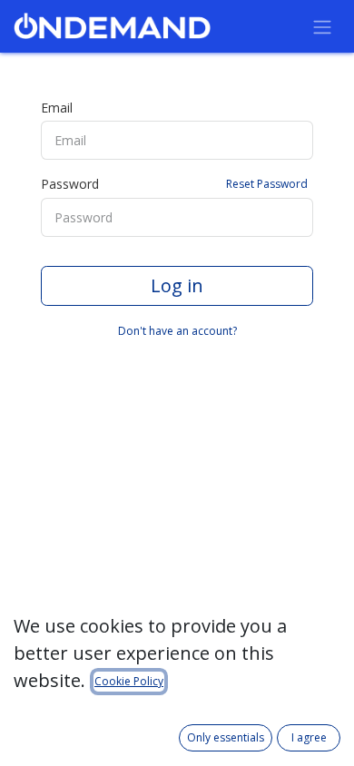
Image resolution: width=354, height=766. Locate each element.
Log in (177, 285)
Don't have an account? (177, 331)
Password (174, 183)
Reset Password (267, 184)
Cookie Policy (128, 681)
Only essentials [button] (225, 737)
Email (57, 107)
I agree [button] (309, 737)
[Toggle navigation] (322, 26)
